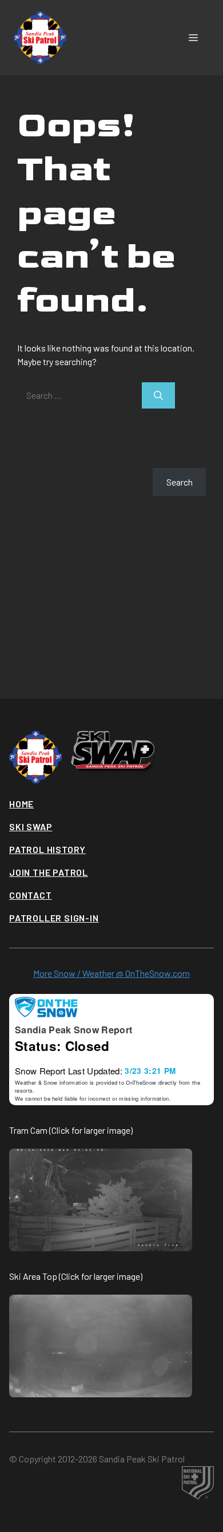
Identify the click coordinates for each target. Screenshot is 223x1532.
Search (30, 460)
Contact (30, 895)
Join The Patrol (48, 872)
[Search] (158, 395)
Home (21, 803)
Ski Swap (30, 826)
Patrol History (47, 849)
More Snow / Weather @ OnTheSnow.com (111, 973)
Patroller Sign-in (54, 917)
